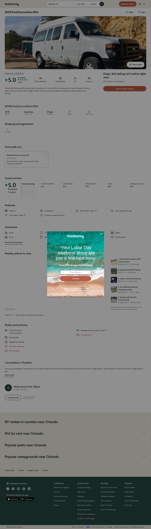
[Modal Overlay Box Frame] (75, 264)
